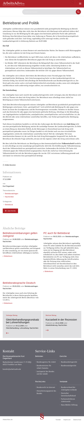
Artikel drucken (10, 165)
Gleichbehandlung (12, 328)
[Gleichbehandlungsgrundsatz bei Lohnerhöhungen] (22, 333)
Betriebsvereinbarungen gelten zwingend (20, 234)
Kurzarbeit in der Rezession (61, 319)
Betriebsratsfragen (11, 193)
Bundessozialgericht (68, 365)
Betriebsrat (9, 204)
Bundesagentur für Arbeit (46, 362)
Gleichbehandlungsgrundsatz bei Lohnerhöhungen (22, 321)
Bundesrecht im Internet (46, 387)
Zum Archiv (12, 211)
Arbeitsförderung (51, 325)
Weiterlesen (8, 256)
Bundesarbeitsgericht (69, 362)
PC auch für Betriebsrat (56, 233)
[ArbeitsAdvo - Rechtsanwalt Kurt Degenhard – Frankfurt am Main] (14, 5)
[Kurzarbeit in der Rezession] (62, 330)
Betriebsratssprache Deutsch (19, 282)
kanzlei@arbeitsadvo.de (12, 369)
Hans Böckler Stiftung (69, 405)
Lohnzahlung (24, 328)
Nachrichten (9, 197)
